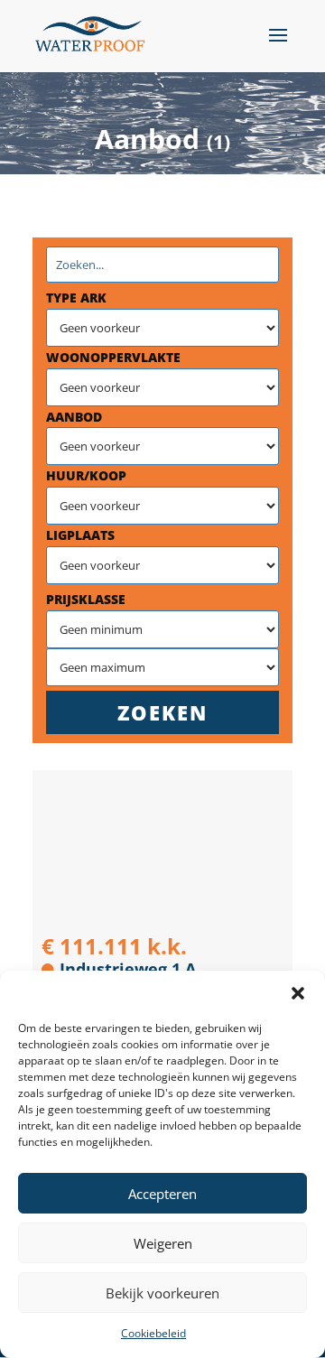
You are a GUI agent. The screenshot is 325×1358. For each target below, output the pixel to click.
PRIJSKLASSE (85, 599)
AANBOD (74, 416)
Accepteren (162, 1194)
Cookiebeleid (153, 1333)
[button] (298, 993)
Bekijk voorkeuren (162, 1293)
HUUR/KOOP (86, 475)
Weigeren (163, 1243)
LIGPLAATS (80, 535)
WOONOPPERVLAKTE (113, 357)
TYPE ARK (76, 297)
